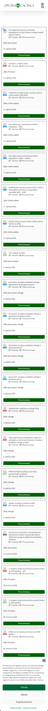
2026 (5, 43)
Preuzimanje (24, 55)
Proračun (11, 72)
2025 (5, 548)
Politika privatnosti (30, 708)
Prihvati (24, 687)
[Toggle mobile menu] (42, 4)
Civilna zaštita (13, 103)
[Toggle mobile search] (42, 6)
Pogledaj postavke (24, 702)
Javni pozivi (12, 43)
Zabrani (24, 694)
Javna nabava (13, 261)
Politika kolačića (16, 708)
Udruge (20, 293)
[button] (44, 660)
